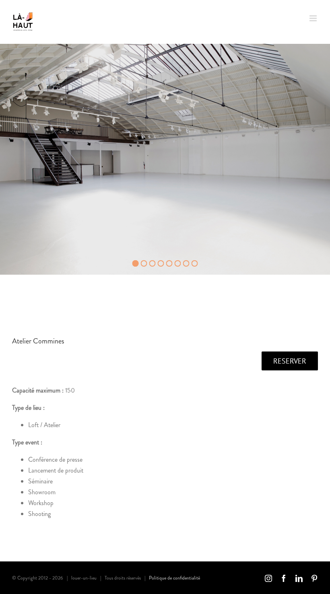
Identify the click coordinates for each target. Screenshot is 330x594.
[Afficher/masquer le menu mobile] (313, 18)
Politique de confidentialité (174, 578)
